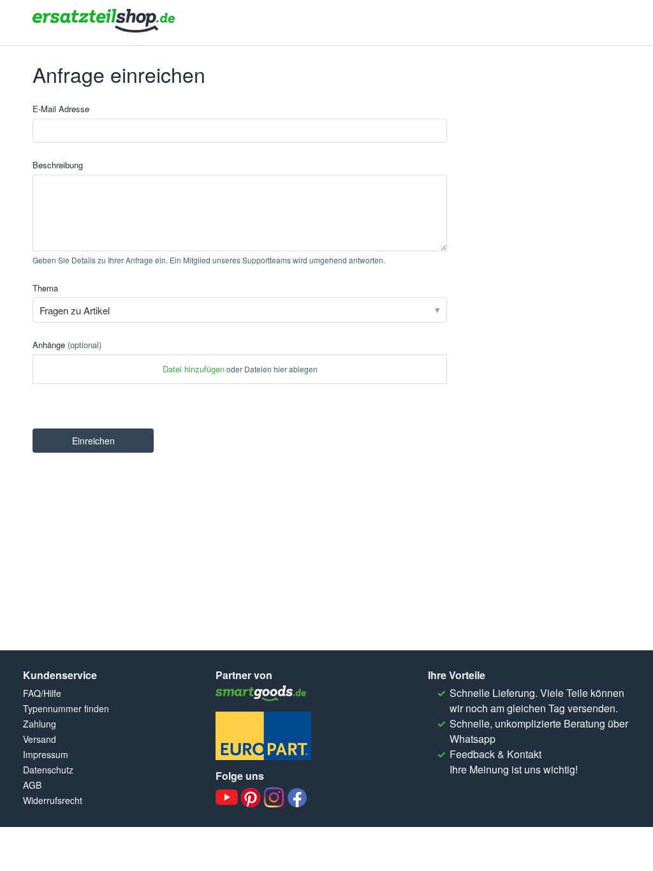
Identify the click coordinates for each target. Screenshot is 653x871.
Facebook (297, 797)
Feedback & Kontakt (495, 754)
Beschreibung (58, 165)
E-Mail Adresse (61, 109)
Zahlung (39, 723)
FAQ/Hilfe (42, 693)
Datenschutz (48, 769)
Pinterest (250, 797)
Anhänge (67, 345)
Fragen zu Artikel (75, 310)
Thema (45, 288)
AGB (32, 785)
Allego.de (263, 693)
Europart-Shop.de (263, 736)
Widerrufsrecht (52, 800)
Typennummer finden (66, 708)
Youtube (227, 797)
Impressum (45, 754)
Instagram (273, 797)
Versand (39, 739)
